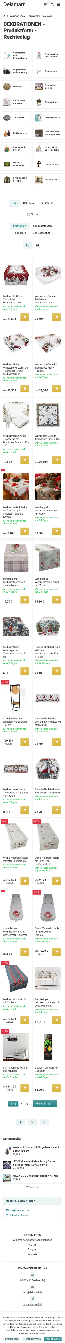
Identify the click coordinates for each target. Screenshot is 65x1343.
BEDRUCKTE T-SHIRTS (20, 179)
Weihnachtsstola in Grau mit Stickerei (15, 1001)
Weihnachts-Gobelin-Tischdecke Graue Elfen (47, 437)
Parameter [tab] (47, 203)
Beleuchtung (51, 71)
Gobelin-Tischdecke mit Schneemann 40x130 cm (47, 791)
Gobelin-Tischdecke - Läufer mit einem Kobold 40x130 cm (48, 721)
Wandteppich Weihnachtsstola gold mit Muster (46, 510)
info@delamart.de (19, 1210)
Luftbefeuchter (20, 133)
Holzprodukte (52, 164)
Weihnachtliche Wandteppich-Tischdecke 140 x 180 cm (14, 652)
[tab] (27, 245)
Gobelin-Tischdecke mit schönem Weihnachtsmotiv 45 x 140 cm (47, 652)
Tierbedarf (18, 117)
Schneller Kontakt (19, 1215)
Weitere (30, 1187)
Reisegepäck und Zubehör (51, 55)
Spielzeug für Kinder (19, 148)
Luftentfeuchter (52, 117)
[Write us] (32, 1298)
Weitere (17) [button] (43, 1103)
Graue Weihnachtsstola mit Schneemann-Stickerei (47, 931)
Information (32, 1235)
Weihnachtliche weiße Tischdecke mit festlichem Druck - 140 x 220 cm (16, 440)
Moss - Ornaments (18, 164)
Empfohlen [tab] (19, 225)
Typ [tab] (14, 203)
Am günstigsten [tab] (42, 225)
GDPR (32, 1244)
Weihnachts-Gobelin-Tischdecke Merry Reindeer (46, 367)
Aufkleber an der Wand (19, 102)
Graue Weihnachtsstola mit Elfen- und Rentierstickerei (47, 861)
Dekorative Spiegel (50, 86)
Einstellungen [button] (12, 1339)
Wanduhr (17, 86)
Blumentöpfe (51, 102)
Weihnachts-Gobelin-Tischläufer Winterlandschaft (14, 299)
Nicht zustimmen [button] (32, 1339)
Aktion (34, 214)
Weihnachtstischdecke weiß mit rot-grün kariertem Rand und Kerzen (15, 512)
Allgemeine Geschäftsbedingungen (32, 1239)
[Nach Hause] (4, 16)
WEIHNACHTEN (52, 179)
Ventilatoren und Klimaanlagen (20, 55)
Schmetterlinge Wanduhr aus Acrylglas (16, 1069)
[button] (24, 317)
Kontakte (32, 1254)
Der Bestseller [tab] (41, 232)
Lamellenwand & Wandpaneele (52, 133)
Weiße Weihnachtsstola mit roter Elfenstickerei (15, 859)
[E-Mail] (32, 1287)
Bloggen (32, 1249)
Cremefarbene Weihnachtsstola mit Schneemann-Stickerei (15, 931)
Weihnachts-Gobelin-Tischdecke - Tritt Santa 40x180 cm (15, 792)
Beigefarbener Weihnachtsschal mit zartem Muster (14, 582)
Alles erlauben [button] (53, 1339)
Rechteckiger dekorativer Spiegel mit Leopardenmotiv (47, 1002)
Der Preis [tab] (28, 203)
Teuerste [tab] (20, 232)
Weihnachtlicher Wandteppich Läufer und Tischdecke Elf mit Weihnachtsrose (16, 369)
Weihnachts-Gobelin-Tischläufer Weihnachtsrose (46, 299)
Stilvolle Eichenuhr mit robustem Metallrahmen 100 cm (15, 721)
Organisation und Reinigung (20, 71)
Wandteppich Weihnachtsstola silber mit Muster (47, 582)
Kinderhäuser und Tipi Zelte (52, 148)
